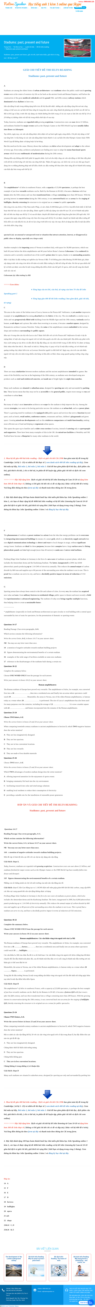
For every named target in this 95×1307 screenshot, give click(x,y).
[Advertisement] (47, 22)
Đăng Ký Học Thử (80, 7)
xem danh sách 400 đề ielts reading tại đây (64, 462)
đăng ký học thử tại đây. (59, 509)
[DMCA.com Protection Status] (9, 1306)
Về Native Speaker (21, 8)
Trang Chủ (8, 8)
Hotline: (86, 1)
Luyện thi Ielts (29, 47)
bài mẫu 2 (32, 466)
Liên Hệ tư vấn (68, 8)
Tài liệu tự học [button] (55, 8)
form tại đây (33, 488)
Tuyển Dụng (79, 11)
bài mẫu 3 (41, 466)
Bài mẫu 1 (22, 466)
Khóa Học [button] (34, 8)
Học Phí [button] (43, 8)
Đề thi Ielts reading (43, 47)
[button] (14, 1258)
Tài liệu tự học (18, 47)
